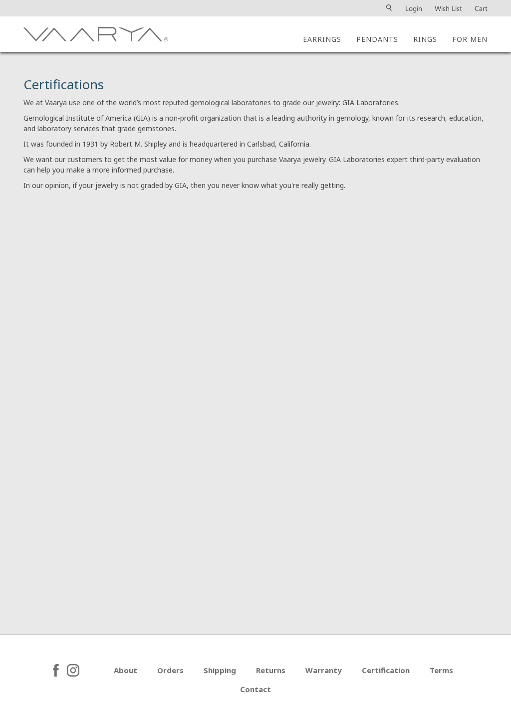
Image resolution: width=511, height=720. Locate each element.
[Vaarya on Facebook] (55, 670)
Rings (425, 39)
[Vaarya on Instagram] (86, 670)
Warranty (323, 670)
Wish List (448, 8)
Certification (386, 670)
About (125, 670)
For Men (470, 39)
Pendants (377, 39)
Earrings (322, 39)
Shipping (220, 670)
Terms (441, 670)
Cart (481, 8)
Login (413, 8)
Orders (170, 670)
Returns (270, 670)
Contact (255, 689)
